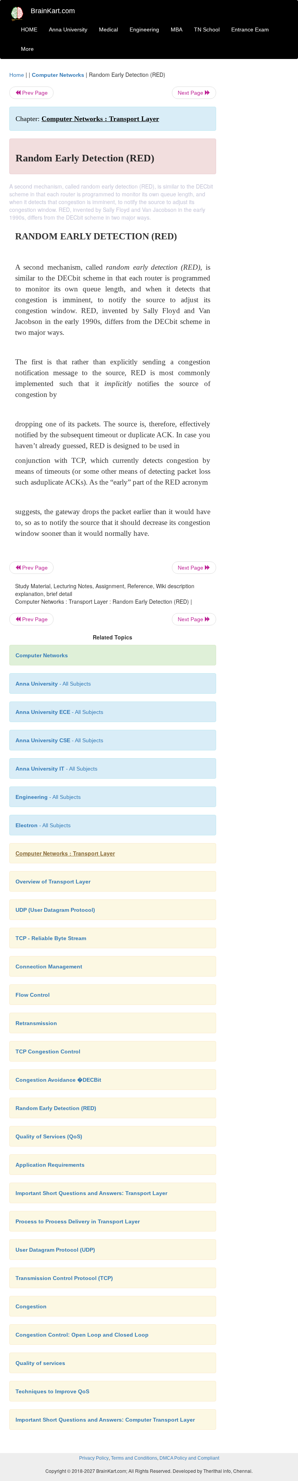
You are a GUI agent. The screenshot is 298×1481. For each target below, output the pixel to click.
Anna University (68, 29)
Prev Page (34, 93)
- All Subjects (53, 684)
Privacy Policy (94, 1458)
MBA (176, 29)
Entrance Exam (250, 29)
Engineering (144, 29)
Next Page (191, 93)
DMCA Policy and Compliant (189, 1458)
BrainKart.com (53, 11)
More (27, 49)
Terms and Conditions (134, 1458)
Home (16, 75)
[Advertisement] (258, 187)
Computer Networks (58, 75)
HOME (29, 29)
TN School (207, 29)
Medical (108, 29)
